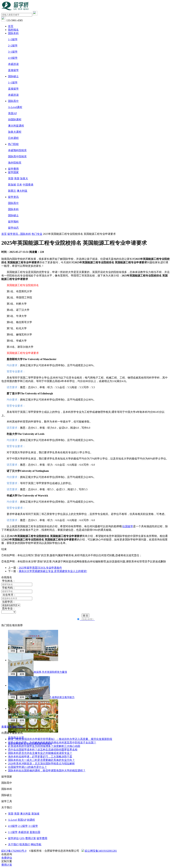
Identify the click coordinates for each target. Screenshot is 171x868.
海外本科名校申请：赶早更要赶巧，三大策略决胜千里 (40, 756)
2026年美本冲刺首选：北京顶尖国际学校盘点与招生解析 (41, 763)
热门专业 (37, 233)
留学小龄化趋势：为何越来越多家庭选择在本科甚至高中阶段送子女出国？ (52, 742)
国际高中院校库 (17, 156)
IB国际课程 (14, 119)
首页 (10, 26)
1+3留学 (13, 39)
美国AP (12, 113)
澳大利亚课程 (16, 125)
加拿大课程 (14, 131)
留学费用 (13, 168)
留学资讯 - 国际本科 (19, 233)
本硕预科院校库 (17, 150)
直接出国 (35, 832)
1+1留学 (13, 82)
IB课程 (31, 819)
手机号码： (8, 587)
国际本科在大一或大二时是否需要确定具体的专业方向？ (41, 760)
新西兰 (12, 190)
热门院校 (13, 144)
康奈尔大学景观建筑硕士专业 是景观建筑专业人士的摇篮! (53, 571)
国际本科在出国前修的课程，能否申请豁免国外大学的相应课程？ (47, 770)
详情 (12, 651)
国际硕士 (13, 76)
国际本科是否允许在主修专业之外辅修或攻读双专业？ (40, 753)
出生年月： (8, 594)
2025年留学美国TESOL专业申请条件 (40, 567)
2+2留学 (13, 45)
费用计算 (30, 838)
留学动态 (13, 227)
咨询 (21, 651)
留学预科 (13, 221)
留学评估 (13, 838)
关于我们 (13, 844)
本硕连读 (13, 64)
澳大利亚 (22, 190)
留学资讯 (13, 197)
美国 (16, 178)
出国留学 (127, 526)
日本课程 (13, 138)
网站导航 (36, 844)
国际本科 (13, 33)
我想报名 (13, 29)
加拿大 (24, 178)
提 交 (85, 615)
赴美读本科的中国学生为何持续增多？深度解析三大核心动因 (44, 746)
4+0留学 (13, 57)
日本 (19, 184)
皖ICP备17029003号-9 (13, 850)
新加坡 (12, 184)
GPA (22, 838)
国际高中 (13, 101)
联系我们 (24, 844)
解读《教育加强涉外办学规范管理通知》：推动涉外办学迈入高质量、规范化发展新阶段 (60, 739)
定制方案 (6, 861)
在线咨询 (6, 854)
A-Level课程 (15, 107)
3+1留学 (13, 51)
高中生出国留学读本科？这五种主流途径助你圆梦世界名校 (42, 749)
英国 (10, 178)
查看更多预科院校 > (13, 726)
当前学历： (8, 601)
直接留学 (13, 70)
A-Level (12, 819)
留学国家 (13, 172)
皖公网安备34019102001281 (101, 850)
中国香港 (28, 184)
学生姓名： (8, 580)
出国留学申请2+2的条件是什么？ (27, 767)
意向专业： (8, 608)
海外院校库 (14, 162)
